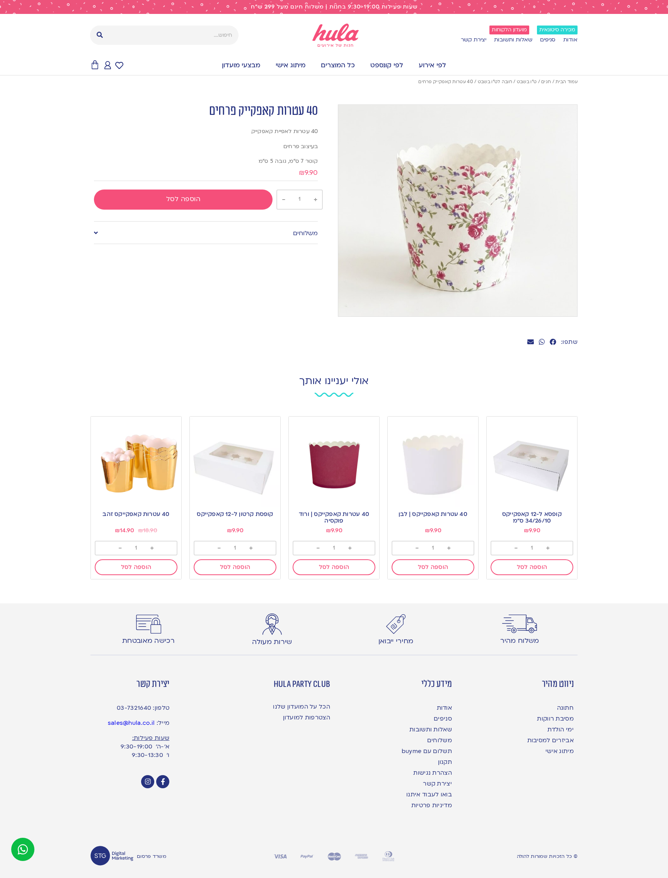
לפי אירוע (432, 65)
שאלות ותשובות (513, 39)
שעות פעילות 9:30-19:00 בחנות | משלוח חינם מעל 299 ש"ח (334, 6)
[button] (553, 342)
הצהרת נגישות (432, 773)
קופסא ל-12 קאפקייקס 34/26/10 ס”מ (532, 517)
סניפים (548, 39)
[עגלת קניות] (95, 65)
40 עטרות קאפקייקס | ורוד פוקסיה (334, 517)
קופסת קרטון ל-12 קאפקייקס (235, 514)
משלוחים (305, 233)
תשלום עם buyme (427, 751)
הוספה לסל (183, 199)
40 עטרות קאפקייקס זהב (135, 514)
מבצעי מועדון (241, 65)
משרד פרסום (151, 856)
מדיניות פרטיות (431, 805)
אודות (570, 39)
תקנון (445, 762)
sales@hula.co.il (131, 723)
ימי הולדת (560, 729)
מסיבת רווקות (555, 719)
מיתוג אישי (290, 65)
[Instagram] (147, 781)
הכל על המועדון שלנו (301, 707)
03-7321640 (134, 708)
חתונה (565, 708)
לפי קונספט (386, 65)
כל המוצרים (338, 65)
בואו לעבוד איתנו (429, 794)
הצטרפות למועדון (306, 717)
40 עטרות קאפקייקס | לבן (433, 514)
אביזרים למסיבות (550, 740)
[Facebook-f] (162, 781)
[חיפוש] (99, 35)
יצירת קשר (473, 39)
